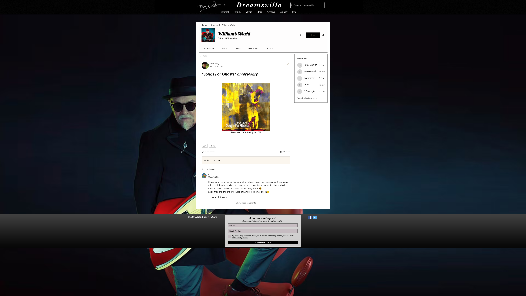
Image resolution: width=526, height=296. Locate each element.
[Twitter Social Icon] (315, 217)
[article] (246, 133)
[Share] (288, 63)
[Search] (300, 35)
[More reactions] (212, 146)
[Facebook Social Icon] (310, 217)
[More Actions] (288, 175)
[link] (208, 48)
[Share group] (323, 35)
